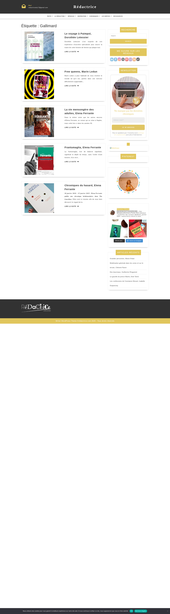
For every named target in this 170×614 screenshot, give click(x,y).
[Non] (168, 611)
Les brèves (106, 16)
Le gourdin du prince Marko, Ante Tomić (124, 276)
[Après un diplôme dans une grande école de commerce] (138, 228)
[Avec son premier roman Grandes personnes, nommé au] (119, 228)
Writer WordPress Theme (66, 321)
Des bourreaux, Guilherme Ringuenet (123, 272)
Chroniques (93, 16)
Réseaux (71, 16)
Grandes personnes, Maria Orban (122, 258)
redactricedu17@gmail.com (38, 7)
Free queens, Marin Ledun (81, 71)
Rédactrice (85, 7)
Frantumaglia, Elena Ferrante (83, 147)
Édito (49, 16)
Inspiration (82, 16)
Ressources (118, 16)
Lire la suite (70, 51)
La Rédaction (60, 16)
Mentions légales (140, 611)
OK (131, 611)
